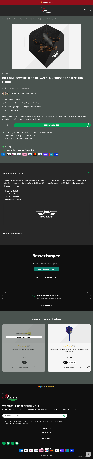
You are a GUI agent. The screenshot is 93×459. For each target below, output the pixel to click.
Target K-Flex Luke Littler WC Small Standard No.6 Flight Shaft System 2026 (69, 351)
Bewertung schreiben (46, 269)
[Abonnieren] (64, 415)
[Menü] (3, 10)
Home (4, 19)
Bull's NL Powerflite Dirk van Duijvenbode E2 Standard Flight (39, 19)
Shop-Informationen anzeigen (18, 138)
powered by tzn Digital (84, 456)
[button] (89, 10)
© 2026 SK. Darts (46, 455)
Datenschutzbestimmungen (13, 424)
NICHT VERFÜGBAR (23, 337)
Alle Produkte (13, 19)
